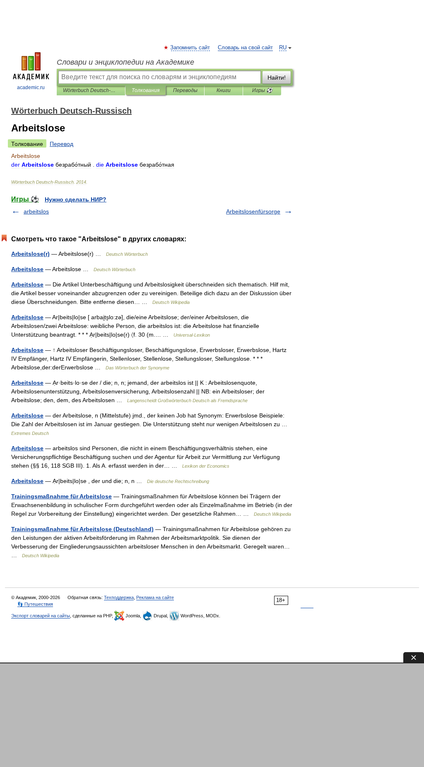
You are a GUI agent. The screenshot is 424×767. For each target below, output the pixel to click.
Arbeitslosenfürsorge (253, 211)
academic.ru (31, 87)
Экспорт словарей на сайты (40, 615)
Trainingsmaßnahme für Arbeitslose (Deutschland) (82, 529)
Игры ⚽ (262, 90)
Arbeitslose (27, 269)
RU (283, 48)
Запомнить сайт (190, 48)
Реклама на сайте (155, 597)
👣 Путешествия (35, 604)
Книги (224, 90)
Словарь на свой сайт (245, 48)
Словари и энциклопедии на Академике (125, 62)
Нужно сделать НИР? (75, 199)
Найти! (276, 77)
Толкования (145, 90)
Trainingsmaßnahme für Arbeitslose (61, 496)
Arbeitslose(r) (30, 253)
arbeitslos (36, 211)
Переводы (185, 90)
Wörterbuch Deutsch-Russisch (91, 90)
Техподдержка (119, 597)
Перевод (61, 144)
